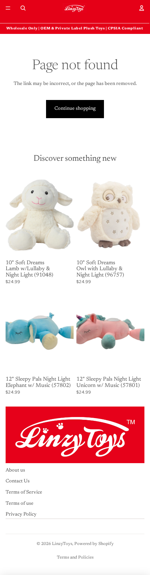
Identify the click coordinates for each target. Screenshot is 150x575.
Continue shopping (75, 108)
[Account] (141, 8)
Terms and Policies (75, 557)
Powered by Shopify (94, 544)
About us (15, 470)
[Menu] (8, 8)
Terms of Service (24, 492)
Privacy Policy (21, 514)
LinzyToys (62, 544)
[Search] (23, 8)
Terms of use (19, 503)
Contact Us (18, 481)
